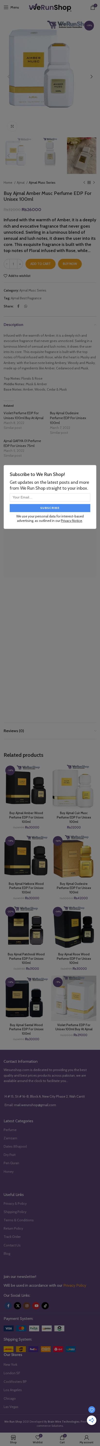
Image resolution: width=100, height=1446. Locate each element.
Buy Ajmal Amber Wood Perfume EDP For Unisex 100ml (26, 817)
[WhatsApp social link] (26, 306)
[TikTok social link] (45, 1305)
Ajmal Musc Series (42, 182)
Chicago (10, 1398)
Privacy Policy (74, 1285)
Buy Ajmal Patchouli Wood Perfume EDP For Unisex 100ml (26, 958)
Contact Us (12, 1245)
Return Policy (13, 1228)
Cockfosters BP (15, 1381)
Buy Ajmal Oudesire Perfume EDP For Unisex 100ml (68, 418)
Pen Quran (11, 1163)
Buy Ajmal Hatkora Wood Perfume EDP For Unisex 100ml (26, 888)
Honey (9, 1171)
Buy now (70, 264)
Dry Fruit (10, 1155)
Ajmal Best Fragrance (26, 298)
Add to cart (40, 264)
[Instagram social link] (26, 1305)
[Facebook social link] (18, 306)
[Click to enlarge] (12, 126)
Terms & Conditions (19, 1220)
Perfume (10, 1130)
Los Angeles (13, 1390)
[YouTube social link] (36, 1305)
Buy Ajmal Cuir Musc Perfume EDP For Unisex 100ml (74, 817)
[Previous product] (84, 182)
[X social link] (17, 1305)
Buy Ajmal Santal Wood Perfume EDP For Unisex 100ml (26, 1029)
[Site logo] (50, 7)
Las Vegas (11, 1407)
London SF (12, 1373)
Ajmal (21, 182)
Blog (7, 1253)
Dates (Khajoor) (15, 1146)
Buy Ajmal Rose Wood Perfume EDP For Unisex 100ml (74, 958)
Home (8, 182)
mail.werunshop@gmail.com (35, 1105)
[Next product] (94, 182)
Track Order (12, 1236)
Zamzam (10, 1138)
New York (10, 1364)
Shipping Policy (15, 1212)
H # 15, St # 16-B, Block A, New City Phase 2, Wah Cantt (45, 1096)
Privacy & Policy (15, 1203)
